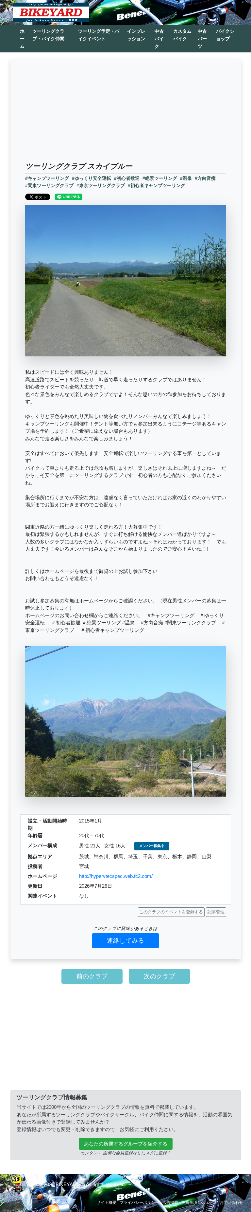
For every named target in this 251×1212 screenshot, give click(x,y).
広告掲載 (170, 1202)
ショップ (208, 1202)
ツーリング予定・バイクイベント (98, 34)
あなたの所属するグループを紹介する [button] (125, 1143)
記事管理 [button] (216, 911)
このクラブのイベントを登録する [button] (171, 911)
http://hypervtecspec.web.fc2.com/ (116, 876)
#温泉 (186, 178)
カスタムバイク (182, 34)
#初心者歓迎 (127, 178)
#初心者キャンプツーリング (156, 185)
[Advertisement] (125, 113)
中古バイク (159, 38)
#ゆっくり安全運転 (91, 178)
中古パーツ (202, 38)
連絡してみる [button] (125, 940)
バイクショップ (225, 34)
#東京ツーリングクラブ (100, 185)
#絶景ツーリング (159, 178)
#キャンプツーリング (47, 178)
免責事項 (189, 1202)
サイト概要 (106, 1202)
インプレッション (136, 34)
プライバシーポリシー (139, 1202)
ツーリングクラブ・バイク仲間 (48, 34)
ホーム (22, 38)
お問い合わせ (231, 1202)
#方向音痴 (205, 178)
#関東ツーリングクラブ (49, 185)
